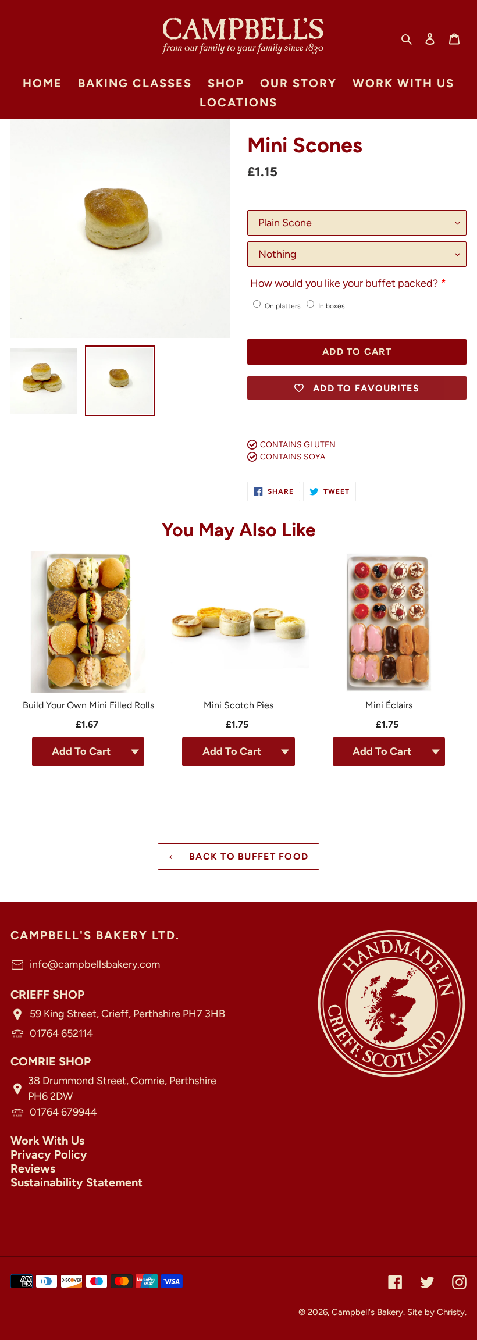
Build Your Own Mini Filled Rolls (88, 705)
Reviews (32, 1168)
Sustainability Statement (76, 1182)
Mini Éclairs (388, 705)
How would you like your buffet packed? (344, 283)
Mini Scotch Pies (238, 705)
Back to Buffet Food (247, 856)
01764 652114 (61, 1033)
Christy (451, 1312)
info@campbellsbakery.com (95, 964)
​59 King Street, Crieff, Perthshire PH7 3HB (127, 1013)
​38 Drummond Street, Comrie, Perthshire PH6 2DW (122, 1088)
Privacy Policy (48, 1154)
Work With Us (47, 1140)
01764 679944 (63, 1112)
